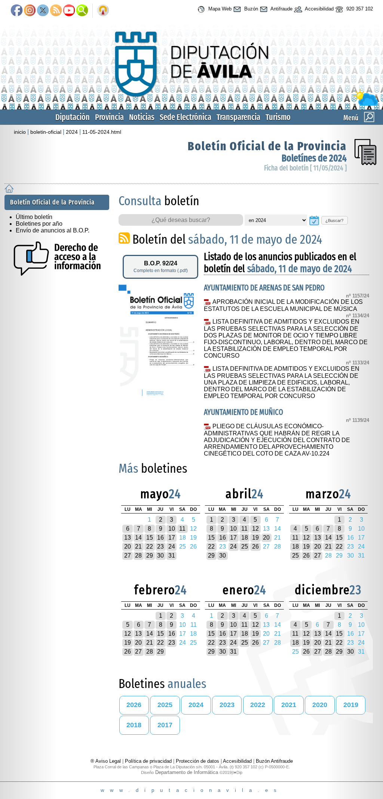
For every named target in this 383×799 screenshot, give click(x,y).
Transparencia (238, 117)
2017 (164, 725)
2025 (164, 705)
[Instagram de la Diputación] (29, 11)
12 (255, 528)
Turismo (278, 117)
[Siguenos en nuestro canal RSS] (55, 11)
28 (138, 555)
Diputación (72, 117)
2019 (350, 705)
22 (149, 546)
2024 (72, 132)
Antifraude (280, 9)
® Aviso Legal (106, 761)
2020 (319, 705)
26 (255, 546)
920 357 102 (359, 9)
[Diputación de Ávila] (191, 104)
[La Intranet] (103, 11)
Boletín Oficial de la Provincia (267, 146)
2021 (288, 705)
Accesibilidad (319, 9)
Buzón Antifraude (274, 761)
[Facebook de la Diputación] (16, 11)
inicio (20, 132)
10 (171, 528)
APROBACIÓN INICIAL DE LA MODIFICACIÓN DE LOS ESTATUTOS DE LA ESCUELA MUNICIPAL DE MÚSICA (283, 305)
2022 (257, 705)
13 (127, 537)
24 (171, 546)
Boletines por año (39, 223)
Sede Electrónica (185, 117)
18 (244, 537)
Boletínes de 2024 (314, 158)
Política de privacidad (148, 761)
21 (138, 546)
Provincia (109, 117)
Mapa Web (219, 9)
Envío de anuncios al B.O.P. (52, 230)
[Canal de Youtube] (69, 11)
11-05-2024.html (101, 132)
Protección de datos (197, 761)
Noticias (141, 117)
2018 (133, 725)
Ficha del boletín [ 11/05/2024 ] (305, 168)
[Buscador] (82, 11)
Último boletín (34, 217)
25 (244, 546)
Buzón (250, 9)
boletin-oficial (45, 132)
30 (160, 555)
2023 (227, 705)
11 (182, 528)
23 (160, 546)
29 (149, 555)
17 (171, 537)
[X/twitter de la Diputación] (42, 11)
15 (149, 537)
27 (127, 555)
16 (160, 537)
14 (138, 537)
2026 (133, 705)
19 (255, 537)
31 (171, 555)
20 (127, 546)
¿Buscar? (334, 220)
